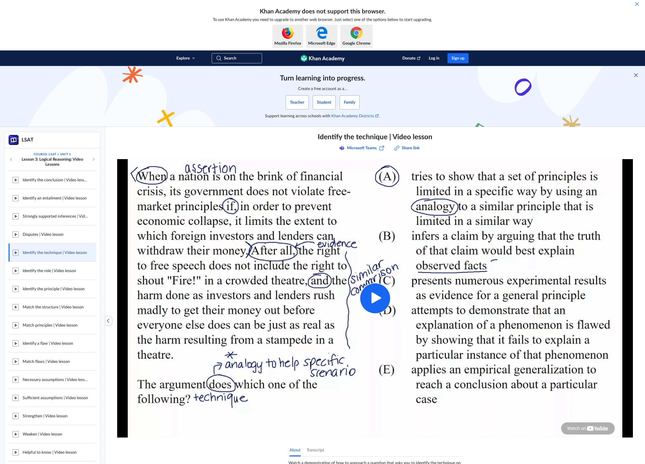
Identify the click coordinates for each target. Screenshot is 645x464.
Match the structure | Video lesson (53, 307)
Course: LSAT (45, 154)
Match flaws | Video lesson (46, 362)
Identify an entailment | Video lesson (55, 198)
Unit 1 (65, 154)
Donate (409, 58)
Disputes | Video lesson (43, 235)
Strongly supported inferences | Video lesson (55, 216)
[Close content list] (109, 321)
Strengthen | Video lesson (45, 416)
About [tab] (295, 450)
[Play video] (375, 298)
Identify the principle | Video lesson (54, 289)
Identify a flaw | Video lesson (48, 343)
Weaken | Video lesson (42, 434)
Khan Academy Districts (352, 116)
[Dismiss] (637, 4)
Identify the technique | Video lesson (55, 253)
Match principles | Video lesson (50, 325)
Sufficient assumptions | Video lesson (55, 398)
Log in (434, 58)
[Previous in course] (11, 159)
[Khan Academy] (323, 58)
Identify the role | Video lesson (49, 271)
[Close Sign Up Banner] (636, 75)
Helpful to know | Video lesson (50, 452)
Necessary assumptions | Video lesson (55, 380)
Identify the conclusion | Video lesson (55, 180)
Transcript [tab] (315, 450)
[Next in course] (93, 159)
